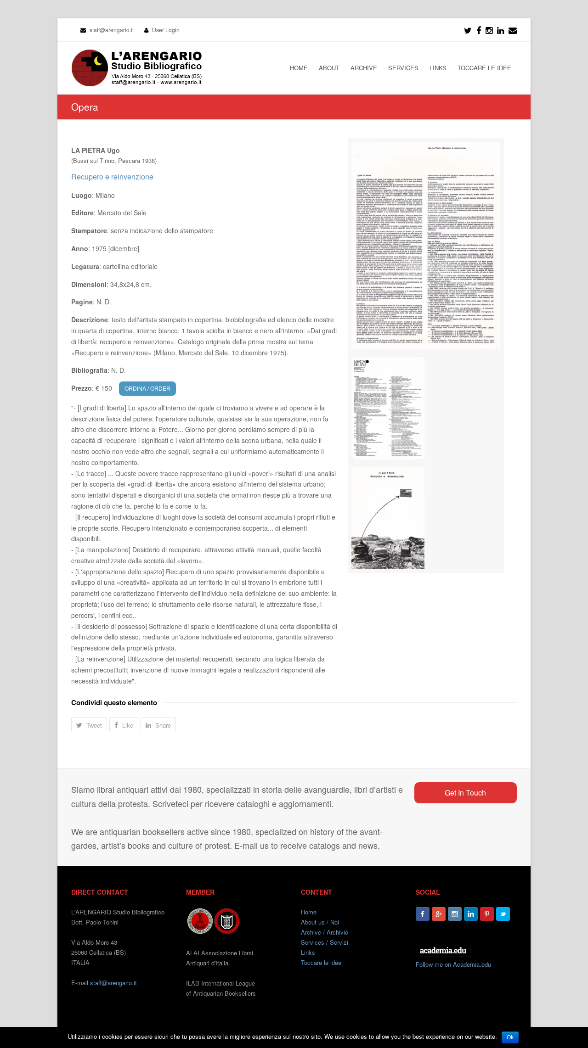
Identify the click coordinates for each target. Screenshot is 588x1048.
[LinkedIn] (500, 29)
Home (309, 912)
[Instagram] (455, 914)
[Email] (513, 29)
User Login (166, 30)
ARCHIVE (364, 67)
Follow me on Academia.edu (453, 964)
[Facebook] (478, 29)
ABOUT (329, 67)
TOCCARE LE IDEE (484, 67)
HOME (299, 67)
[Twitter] (468, 29)
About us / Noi (320, 922)
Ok (510, 1037)
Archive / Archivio (324, 932)
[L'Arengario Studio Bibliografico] (136, 68)
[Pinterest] (487, 914)
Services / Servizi (324, 942)
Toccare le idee (321, 962)
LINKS (438, 67)
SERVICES (403, 67)
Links (308, 952)
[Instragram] (489, 29)
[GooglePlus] (439, 914)
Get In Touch (465, 792)
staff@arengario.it (113, 982)
